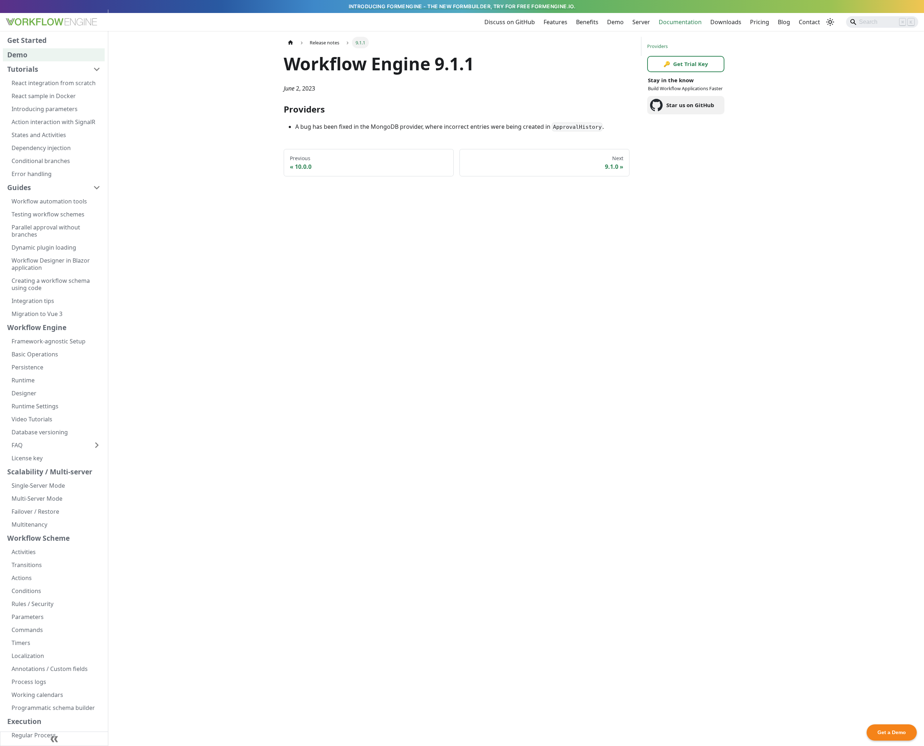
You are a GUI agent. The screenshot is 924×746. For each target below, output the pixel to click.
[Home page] (290, 42)
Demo (615, 22)
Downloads (725, 22)
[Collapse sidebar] (54, 739)
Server (641, 22)
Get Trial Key (685, 64)
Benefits (587, 22)
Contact (809, 22)
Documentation (680, 22)
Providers (657, 46)
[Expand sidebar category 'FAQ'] (97, 445)
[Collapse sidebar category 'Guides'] (97, 187)
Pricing (759, 22)
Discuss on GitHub (509, 22)
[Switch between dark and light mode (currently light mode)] (830, 22)
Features (555, 22)
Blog (784, 22)
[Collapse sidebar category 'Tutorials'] (97, 69)
